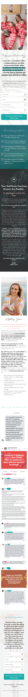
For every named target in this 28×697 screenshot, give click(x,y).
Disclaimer (14, 686)
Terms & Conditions (9, 684)
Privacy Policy (19, 684)
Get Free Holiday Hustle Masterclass (14, 117)
